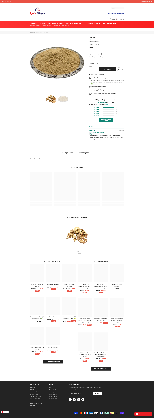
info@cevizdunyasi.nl (146, 1)
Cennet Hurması (53, 317)
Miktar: (90, 66)
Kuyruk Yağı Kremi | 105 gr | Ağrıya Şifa (69, 285)
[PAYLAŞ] (122, 69)
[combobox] (5, 412)
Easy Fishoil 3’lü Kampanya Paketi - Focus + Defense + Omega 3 (100, 286)
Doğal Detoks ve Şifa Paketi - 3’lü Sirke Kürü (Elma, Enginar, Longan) (101, 354)
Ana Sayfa (32, 32)
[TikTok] (10, 1)
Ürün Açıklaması (67, 153)
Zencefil (77, 251)
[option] (57, 63)
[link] (41, 202)
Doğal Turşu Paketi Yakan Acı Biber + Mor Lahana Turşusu (117, 320)
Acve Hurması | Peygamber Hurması (37, 348)
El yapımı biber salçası (53, 284)
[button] (92, 40)
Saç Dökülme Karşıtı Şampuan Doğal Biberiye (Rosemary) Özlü (84, 320)
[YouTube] (8, 1)
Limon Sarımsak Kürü (53, 347)
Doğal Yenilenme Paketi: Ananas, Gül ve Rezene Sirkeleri (85, 354)
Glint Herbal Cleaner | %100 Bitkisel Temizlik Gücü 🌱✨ (69, 317)
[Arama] (117, 8)
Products (39, 32)
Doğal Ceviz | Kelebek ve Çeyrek (37, 285)
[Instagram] (3, 1)
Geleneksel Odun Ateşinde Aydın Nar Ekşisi (100, 319)
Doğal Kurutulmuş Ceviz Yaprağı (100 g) (117, 285)
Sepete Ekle (107, 69)
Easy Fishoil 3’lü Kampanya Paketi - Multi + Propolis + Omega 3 (84, 286)
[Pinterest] (78, 399)
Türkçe (5, 411)
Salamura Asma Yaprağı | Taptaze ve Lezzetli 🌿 (37, 317)
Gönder (97, 393)
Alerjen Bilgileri (83, 153)
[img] (92, 130)
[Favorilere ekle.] (119, 69)
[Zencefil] (77, 235)
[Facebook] (5, 1)
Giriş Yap (122, 19)
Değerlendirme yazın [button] (106, 119)
